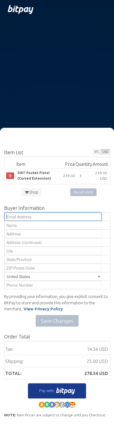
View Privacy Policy (43, 308)
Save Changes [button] (57, 321)
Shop (33, 192)
